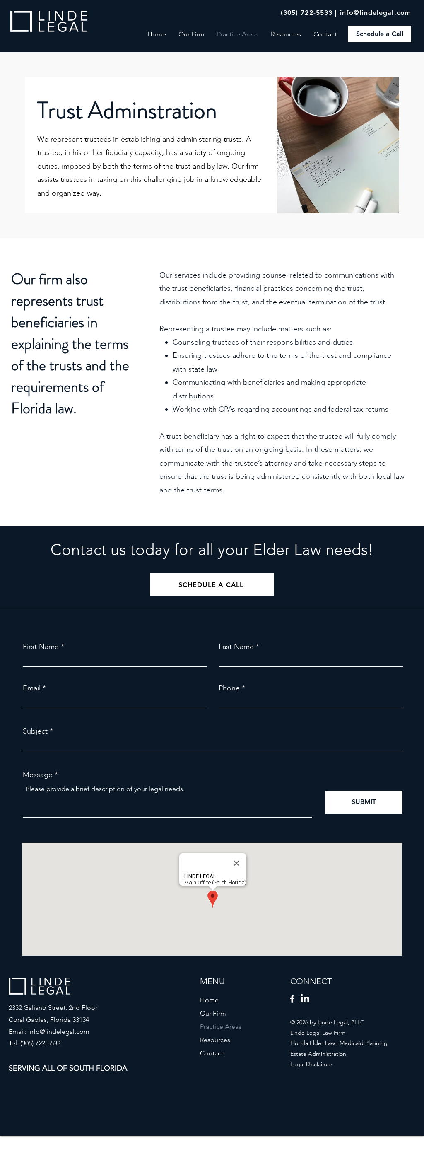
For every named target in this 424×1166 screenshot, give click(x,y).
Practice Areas (220, 1027)
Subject (35, 731)
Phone (229, 688)
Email (32, 688)
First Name (41, 646)
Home (209, 1000)
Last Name (236, 646)
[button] (286, 34)
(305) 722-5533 (307, 13)
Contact (211, 1053)
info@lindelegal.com (375, 13)
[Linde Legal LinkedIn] (305, 999)
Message (38, 774)
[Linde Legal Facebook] (292, 999)
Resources (215, 1040)
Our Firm (213, 1013)
